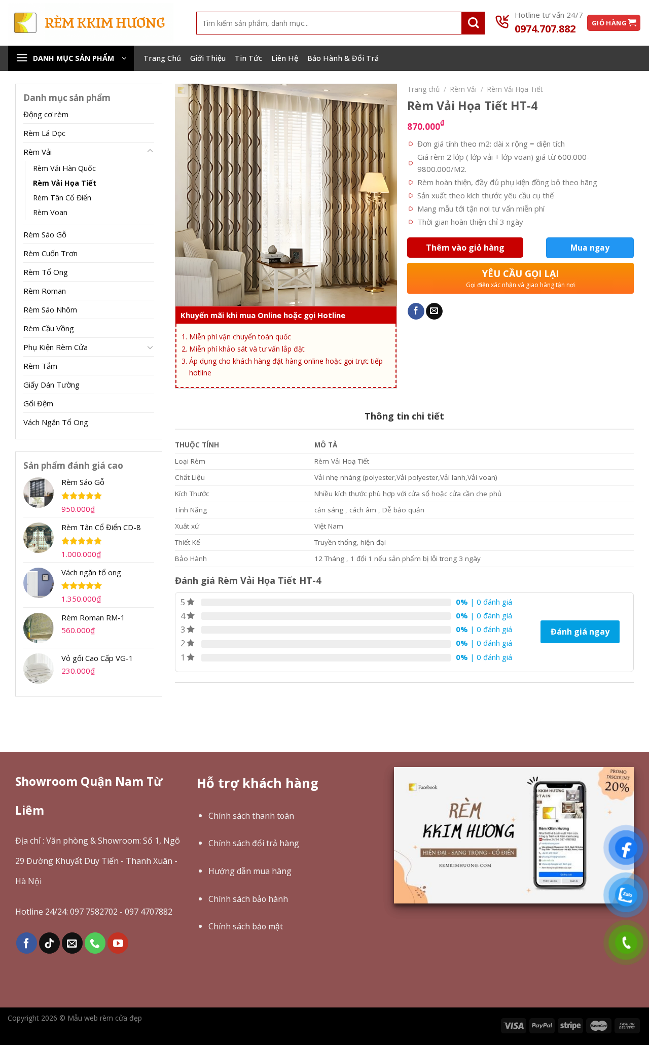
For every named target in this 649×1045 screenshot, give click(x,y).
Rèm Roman (44, 291)
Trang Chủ (162, 58)
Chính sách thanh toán (251, 815)
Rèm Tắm (40, 366)
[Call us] (95, 942)
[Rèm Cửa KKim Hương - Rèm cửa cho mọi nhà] (90, 22)
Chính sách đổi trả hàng (253, 843)
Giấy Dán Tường (51, 384)
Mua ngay (589, 247)
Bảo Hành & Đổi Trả (343, 58)
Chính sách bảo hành (248, 898)
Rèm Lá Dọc (44, 133)
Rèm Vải (37, 152)
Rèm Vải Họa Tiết (64, 183)
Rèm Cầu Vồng (48, 328)
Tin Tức (248, 58)
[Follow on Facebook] (26, 942)
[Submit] (473, 23)
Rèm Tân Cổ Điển (62, 197)
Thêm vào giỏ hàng (465, 247)
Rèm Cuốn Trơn (50, 253)
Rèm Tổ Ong (45, 272)
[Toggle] (150, 151)
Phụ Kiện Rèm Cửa (55, 347)
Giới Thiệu (208, 58)
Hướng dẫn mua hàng (250, 871)
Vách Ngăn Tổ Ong (55, 422)
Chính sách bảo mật (245, 926)
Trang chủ (423, 89)
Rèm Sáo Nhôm (50, 309)
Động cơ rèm (45, 114)
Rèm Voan (50, 212)
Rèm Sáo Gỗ (44, 234)
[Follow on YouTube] (117, 942)
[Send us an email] (72, 942)
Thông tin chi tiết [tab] (404, 416)
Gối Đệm (38, 403)
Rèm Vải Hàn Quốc (64, 168)
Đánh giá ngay (580, 631)
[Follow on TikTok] (49, 942)
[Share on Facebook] (416, 311)
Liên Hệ (284, 58)
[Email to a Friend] (434, 311)
